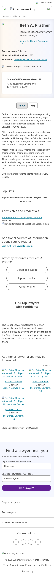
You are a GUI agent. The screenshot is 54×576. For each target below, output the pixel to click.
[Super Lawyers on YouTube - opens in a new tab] (30, 542)
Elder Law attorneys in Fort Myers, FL (20, 427)
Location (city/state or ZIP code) (17, 473)
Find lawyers (26, 488)
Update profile (27, 278)
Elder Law (5, 16)
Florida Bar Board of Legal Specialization (22, 217)
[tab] (22, 106)
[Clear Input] (47, 466)
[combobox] (26, 466)
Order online (27, 286)
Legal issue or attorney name (16, 461)
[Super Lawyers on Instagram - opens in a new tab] (23, 542)
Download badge (27, 269)
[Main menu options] (5, 9)
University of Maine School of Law (30, 59)
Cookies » (46, 565)
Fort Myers (23, 16)
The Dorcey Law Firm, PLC (40, 389)
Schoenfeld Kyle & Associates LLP (34, 43)
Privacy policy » (32, 565)
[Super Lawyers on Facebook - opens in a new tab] (16, 542)
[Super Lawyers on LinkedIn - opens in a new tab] (38, 542)
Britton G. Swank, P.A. (13, 387)
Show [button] (25, 201)
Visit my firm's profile (18, 245)
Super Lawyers (11, 502)
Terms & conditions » (13, 565)
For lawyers (9, 512)
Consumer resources (14, 522)
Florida (14, 16)
